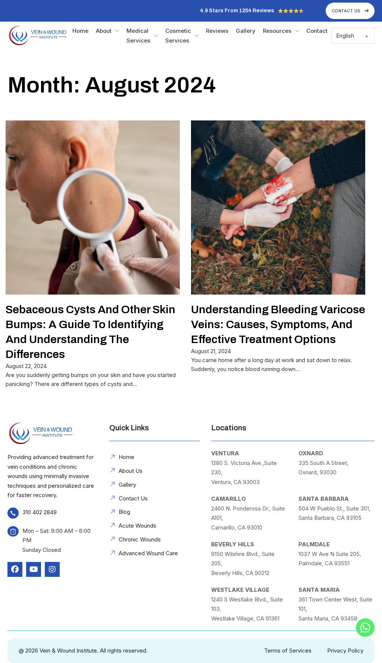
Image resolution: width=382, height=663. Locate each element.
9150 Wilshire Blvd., (236, 553)
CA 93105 (349, 517)
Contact (317, 30)
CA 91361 (267, 618)
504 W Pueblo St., (322, 508)
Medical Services (138, 35)
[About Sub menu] (117, 31)
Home (80, 30)
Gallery (246, 30)
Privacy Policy (345, 650)
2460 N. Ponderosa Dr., (241, 508)
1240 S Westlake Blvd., (240, 599)
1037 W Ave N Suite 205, (329, 553)
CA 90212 (257, 572)
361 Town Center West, (329, 599)
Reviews (217, 30)
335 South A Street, (323, 462)
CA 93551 (337, 563)
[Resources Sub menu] (297, 31)
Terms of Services (287, 650)
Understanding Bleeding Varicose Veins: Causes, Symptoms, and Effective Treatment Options (278, 324)
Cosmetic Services (178, 35)
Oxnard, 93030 (317, 472)
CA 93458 (344, 618)
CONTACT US (346, 10)
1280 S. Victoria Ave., (237, 462)
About (104, 30)
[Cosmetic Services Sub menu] (196, 36)
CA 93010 (250, 527)
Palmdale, (311, 563)
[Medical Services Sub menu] (156, 36)
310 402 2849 (39, 512)
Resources (277, 30)
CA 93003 (247, 482)
